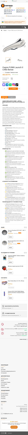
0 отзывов (7, 72)
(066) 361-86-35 (8, 10)
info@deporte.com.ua (8, 413)
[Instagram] (13, 84)
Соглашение (4, 372)
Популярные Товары (5, 382)
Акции (2, 380)
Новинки (3, 385)
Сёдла (5, 30)
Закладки (3, 396)
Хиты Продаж (4, 384)
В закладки (19, 88)
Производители (4, 378)
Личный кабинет (4, 393)
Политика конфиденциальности (8, 371)
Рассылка (3, 398)
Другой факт (14, 427)
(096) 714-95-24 (8, 11)
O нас (2, 367)
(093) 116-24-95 (8, 13)
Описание (4, 97)
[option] (14, 45)
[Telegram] (14, 10)
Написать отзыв (14, 72)
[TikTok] (16, 84)
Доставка (3, 369)
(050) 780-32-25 (20, 10)
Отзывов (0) (12, 97)
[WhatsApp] (10, 84)
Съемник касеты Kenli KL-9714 (21, 266)
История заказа (4, 395)
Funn (12, 78)
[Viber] (12, 10)
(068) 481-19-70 (20, 11)
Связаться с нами (5, 387)
